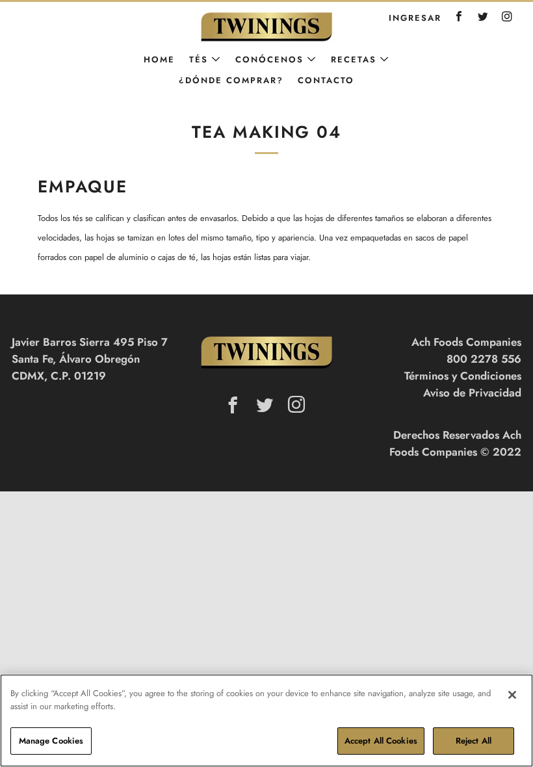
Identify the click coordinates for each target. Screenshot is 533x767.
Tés (198, 59)
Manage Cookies (51, 740)
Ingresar (415, 18)
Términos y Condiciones (462, 376)
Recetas (353, 59)
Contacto (326, 80)
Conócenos (269, 59)
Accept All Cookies (380, 740)
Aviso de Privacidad (472, 392)
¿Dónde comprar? (231, 80)
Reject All (473, 740)
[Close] (512, 695)
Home (159, 59)
